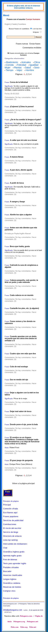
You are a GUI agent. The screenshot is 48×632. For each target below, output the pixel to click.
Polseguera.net (32, 621)
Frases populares (10, 516)
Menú (6, 15)
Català (14, 24)
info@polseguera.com (12, 610)
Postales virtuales (11, 567)
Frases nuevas (22, 44)
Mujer (7, 67)
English (7, 24)
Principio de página (11, 501)
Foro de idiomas (10, 559)
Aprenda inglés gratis (12, 556)
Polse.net (32, 627)
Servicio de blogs (10, 532)
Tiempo (9, 70)
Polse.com (15, 627)
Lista (10, 540)
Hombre (30, 70)
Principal (7, 505)
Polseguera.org (19, 621)
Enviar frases (34, 44)
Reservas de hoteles (12, 587)
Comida (10, 65)
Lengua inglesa (9, 579)
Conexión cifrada (10, 509)
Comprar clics (9, 591)
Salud (28, 67)
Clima (37, 62)
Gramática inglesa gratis (13, 552)
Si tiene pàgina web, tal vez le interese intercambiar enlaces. (23, 7)
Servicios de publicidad (13, 520)
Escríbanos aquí (10, 512)
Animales (26, 62)
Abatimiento (12, 62)
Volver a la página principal (23, 483)
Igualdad (33, 65)
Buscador (7, 571)
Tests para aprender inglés (14, 563)
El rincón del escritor (12, 528)
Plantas (18, 67)
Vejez (19, 70)
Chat (5, 548)
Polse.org (23, 627)
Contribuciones (9, 524)
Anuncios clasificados (12, 575)
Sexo (36, 67)
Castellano (22, 24)
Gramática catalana (11, 583)
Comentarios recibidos (32, 48)
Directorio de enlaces (12, 536)
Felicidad (21, 65)
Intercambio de (15, 544)
